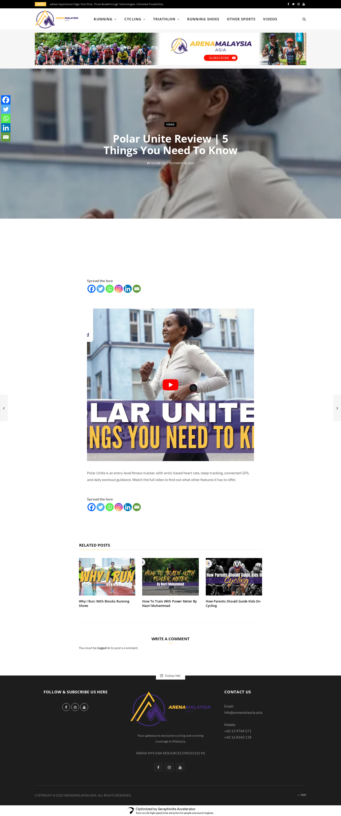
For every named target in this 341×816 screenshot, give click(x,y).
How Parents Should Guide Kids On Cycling (233, 603)
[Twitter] (101, 289)
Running (103, 19)
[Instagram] (119, 289)
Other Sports (241, 19)
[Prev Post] (3, 408)
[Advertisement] (170, 253)
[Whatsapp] (110, 289)
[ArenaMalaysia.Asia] (57, 19)
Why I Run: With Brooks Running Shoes (104, 603)
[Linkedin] (128, 289)
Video (170, 124)
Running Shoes (203, 19)
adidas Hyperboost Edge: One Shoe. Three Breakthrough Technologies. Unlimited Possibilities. (107, 4)
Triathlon (164, 19)
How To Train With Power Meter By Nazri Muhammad (169, 603)
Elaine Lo (158, 163)
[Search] (302, 19)
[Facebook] (91, 289)
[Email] (137, 289)
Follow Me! (172, 676)
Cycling (132, 19)
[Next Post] (337, 408)
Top (303, 795)
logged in (103, 648)
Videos (270, 19)
